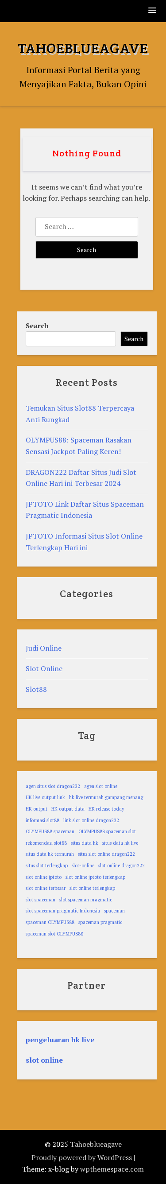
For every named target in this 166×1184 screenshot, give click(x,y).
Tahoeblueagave (83, 48)
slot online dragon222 (121, 865)
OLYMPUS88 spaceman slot (107, 831)
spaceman (114, 911)
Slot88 (36, 689)
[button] (153, 10)
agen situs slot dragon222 (53, 786)
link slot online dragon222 (91, 820)
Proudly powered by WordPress (81, 1157)
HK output (36, 809)
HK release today (106, 809)
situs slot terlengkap (47, 865)
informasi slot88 (42, 820)
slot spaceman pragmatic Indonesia (63, 911)
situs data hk (84, 843)
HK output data (68, 809)
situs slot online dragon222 (106, 854)
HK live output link (45, 797)
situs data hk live (120, 843)
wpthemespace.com (112, 1169)
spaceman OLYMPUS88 (50, 922)
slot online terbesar (46, 888)
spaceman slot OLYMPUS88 (54, 934)
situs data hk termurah (50, 854)
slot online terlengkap (92, 888)
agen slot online (100, 786)
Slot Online (44, 668)
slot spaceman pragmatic (85, 900)
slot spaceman (40, 900)
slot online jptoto (44, 877)
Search (37, 325)
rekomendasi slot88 (46, 843)
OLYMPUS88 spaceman (50, 831)
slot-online (83, 865)
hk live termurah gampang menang (106, 797)
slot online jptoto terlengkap (95, 877)
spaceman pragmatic (100, 922)
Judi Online (44, 648)
